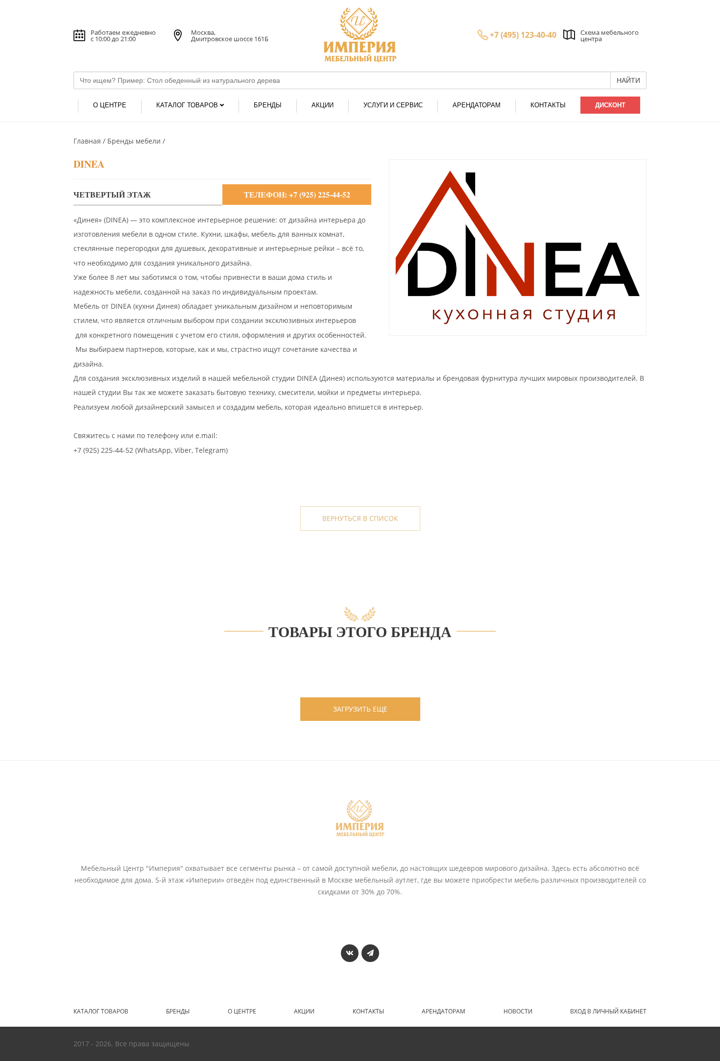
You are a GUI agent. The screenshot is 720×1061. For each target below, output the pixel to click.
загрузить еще (360, 709)
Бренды (178, 1011)
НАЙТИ (628, 80)
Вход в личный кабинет (608, 1011)
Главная (88, 141)
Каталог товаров (100, 1011)
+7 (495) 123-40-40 (523, 34)
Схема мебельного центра (609, 35)
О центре (242, 1011)
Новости (518, 1011)
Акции (304, 1011)
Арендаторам (443, 1011)
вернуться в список (360, 518)
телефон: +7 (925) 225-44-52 (297, 194)
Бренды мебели (135, 141)
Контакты (368, 1011)
